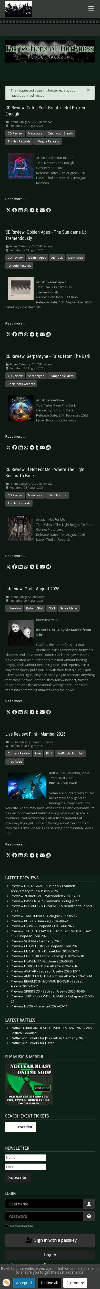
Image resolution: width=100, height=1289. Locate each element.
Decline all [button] (49, 1282)
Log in (50, 1255)
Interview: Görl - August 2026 (32, 589)
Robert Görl (34, 608)
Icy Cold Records (19, 265)
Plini (49, 753)
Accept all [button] (24, 1282)
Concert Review (19, 753)
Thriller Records (19, 141)
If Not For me (57, 495)
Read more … (15, 198)
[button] (8, 210)
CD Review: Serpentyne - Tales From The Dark (47, 356)
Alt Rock (57, 257)
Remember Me (21, 1226)
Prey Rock (15, 761)
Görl (51, 608)
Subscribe (17, 1177)
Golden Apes (37, 257)
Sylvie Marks (68, 608)
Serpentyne (36, 376)
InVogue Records (47, 141)
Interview (14, 608)
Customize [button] (75, 1282)
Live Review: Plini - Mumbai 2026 (35, 734)
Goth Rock (75, 257)
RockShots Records (21, 384)
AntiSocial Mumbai (70, 753)
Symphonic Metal (62, 376)
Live (38, 753)
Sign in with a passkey (55, 1240)
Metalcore (35, 133)
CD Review (15, 133)
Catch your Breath (60, 133)
